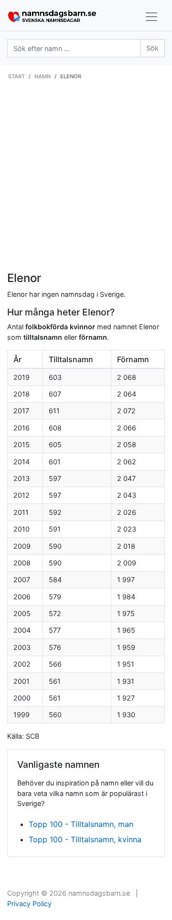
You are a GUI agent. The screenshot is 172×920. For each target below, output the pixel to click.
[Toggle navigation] (151, 17)
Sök (152, 48)
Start (16, 76)
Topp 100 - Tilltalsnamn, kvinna (85, 839)
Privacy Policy (29, 903)
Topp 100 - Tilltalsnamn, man (81, 824)
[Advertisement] (86, 181)
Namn (42, 76)
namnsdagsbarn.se (99, 893)
